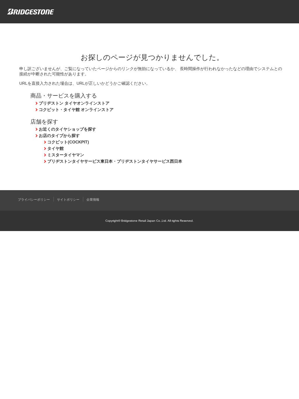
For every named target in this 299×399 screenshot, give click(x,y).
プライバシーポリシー (34, 199)
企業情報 (92, 199)
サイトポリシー (68, 199)
